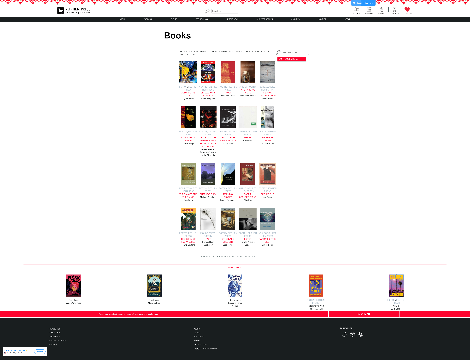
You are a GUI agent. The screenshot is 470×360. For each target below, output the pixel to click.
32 (235, 257)
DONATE (408, 13)
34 (241, 257)
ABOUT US (295, 19)
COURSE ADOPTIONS (57, 341)
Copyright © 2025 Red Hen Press (205, 348)
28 (225, 257)
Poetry (265, 52)
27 (222, 257)
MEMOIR (197, 341)
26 (219, 257)
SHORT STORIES (200, 345)
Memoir (239, 52)
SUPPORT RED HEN (265, 19)
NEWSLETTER (54, 329)
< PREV (204, 257)
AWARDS (395, 13)
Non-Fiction (252, 52)
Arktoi (243, 87)
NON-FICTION (199, 337)
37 (246, 257)
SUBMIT (382, 13)
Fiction (213, 52)
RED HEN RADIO (202, 19)
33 (238, 257)
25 (217, 257)
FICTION (197, 333)
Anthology (186, 52)
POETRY (197, 329)
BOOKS (122, 19)
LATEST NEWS (233, 19)
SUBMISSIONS (55, 333)
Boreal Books (267, 87)
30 (230, 257)
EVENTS (369, 13)
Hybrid (223, 52)
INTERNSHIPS (54, 337)
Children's (200, 52)
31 (233, 257)
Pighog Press (207, 233)
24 (214, 257)
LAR (231, 52)
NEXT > (251, 257)
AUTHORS (148, 19)
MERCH (347, 19)
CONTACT (322, 19)
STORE (356, 13)
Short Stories (188, 55)
